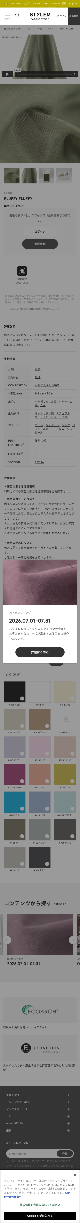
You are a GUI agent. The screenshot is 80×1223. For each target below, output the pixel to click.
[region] (40, 1196)
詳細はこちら (40, 652)
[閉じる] (71, 566)
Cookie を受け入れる (40, 1216)
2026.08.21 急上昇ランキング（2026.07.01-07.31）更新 (39, 3)
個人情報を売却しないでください (40, 1205)
